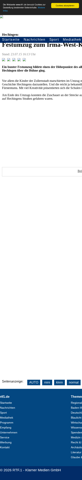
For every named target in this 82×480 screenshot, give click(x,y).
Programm (6, 422)
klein (59, 382)
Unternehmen (8, 432)
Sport (54, 39)
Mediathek (6, 417)
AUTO (33, 382)
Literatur (76, 452)
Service (4, 437)
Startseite (11, 39)
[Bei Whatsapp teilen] (14, 60)
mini (47, 382)
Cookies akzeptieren (65, 5)
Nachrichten (34, 39)
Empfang (5, 427)
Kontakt (5, 447)
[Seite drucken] (24, 60)
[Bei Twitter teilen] (8, 60)
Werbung (6, 442)
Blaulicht (76, 417)
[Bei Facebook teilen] (3, 60)
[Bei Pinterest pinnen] (19, 60)
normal (74, 382)
